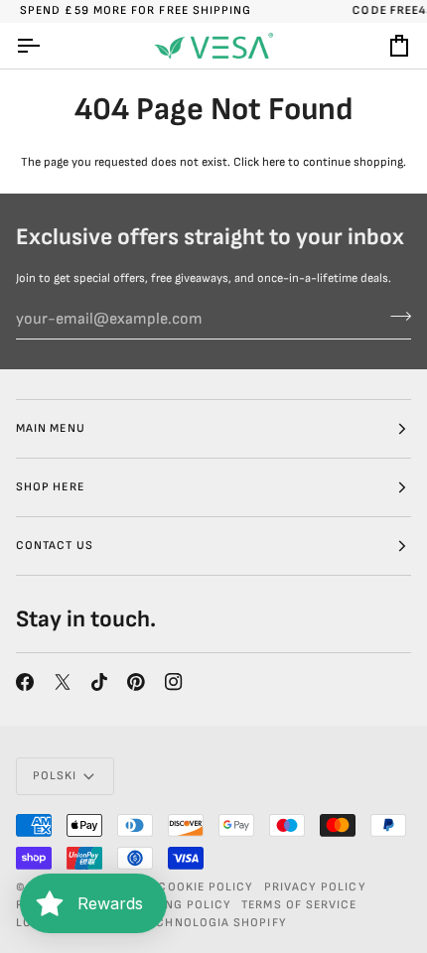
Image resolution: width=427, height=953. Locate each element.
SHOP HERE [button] (50, 486)
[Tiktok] (99, 682)
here (273, 162)
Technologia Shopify (214, 922)
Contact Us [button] (54, 545)
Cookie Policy (205, 887)
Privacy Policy (315, 887)
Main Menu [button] (50, 428)
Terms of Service (298, 904)
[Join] (394, 317)
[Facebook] (25, 682)
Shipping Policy (177, 904)
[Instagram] (174, 682)
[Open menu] (45, 46)
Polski (54, 775)
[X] (62, 682)
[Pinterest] (136, 682)
